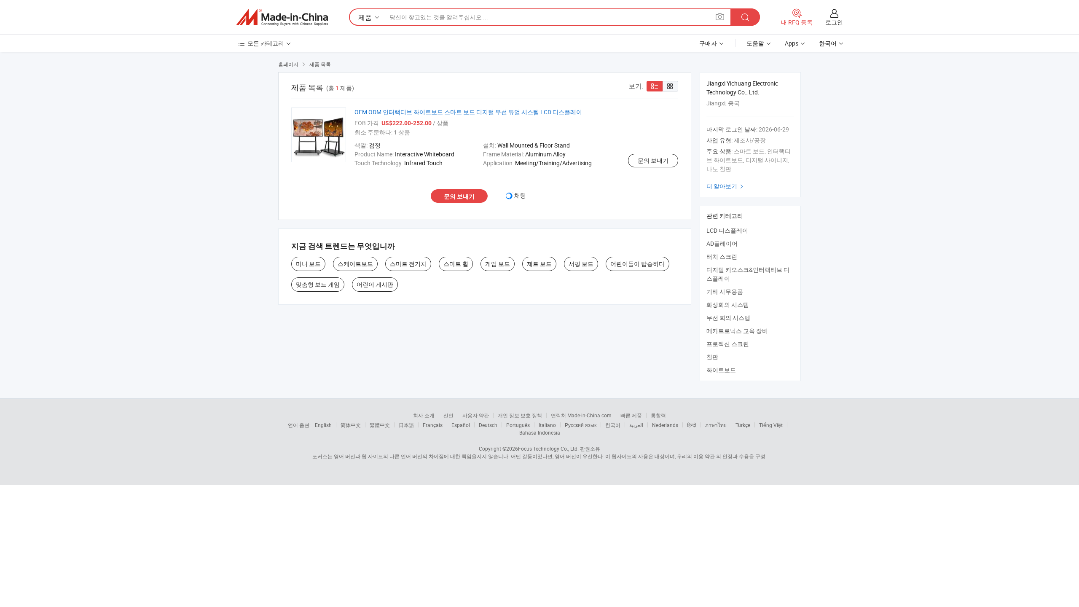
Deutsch (488, 425)
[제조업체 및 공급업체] (282, 17)
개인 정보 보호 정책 (520, 415)
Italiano (547, 425)
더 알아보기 (725, 186)
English (323, 425)
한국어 (612, 425)
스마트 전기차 (408, 264)
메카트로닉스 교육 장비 (737, 331)
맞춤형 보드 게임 (318, 284)
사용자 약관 (475, 415)
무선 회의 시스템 (728, 318)
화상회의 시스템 (727, 305)
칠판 (712, 357)
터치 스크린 (721, 256)
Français (433, 425)
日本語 (406, 425)
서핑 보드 (581, 264)
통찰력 (658, 415)
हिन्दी (691, 425)
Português (518, 425)
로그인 (834, 22)
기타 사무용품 (724, 291)
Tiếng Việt (771, 425)
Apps (791, 43)
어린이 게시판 (375, 284)
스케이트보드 (355, 264)
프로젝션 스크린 (727, 344)
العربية (636, 425)
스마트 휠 (455, 264)
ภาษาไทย (716, 425)
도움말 (755, 43)
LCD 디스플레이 (727, 230)
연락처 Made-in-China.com (581, 415)
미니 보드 (308, 264)
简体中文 (351, 425)
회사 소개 (424, 415)
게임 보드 (497, 264)
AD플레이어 (722, 243)
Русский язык (580, 425)
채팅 (520, 195)
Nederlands (665, 425)
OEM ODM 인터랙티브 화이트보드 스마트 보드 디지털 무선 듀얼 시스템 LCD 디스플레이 (468, 112)
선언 (448, 415)
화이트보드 (721, 370)
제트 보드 (539, 264)
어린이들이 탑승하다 (637, 264)
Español (460, 425)
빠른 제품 (631, 415)
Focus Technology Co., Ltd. (548, 448)
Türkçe (742, 425)
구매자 (708, 43)
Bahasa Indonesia (539, 432)
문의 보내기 (653, 160)
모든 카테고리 (265, 43)
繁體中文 (380, 425)
